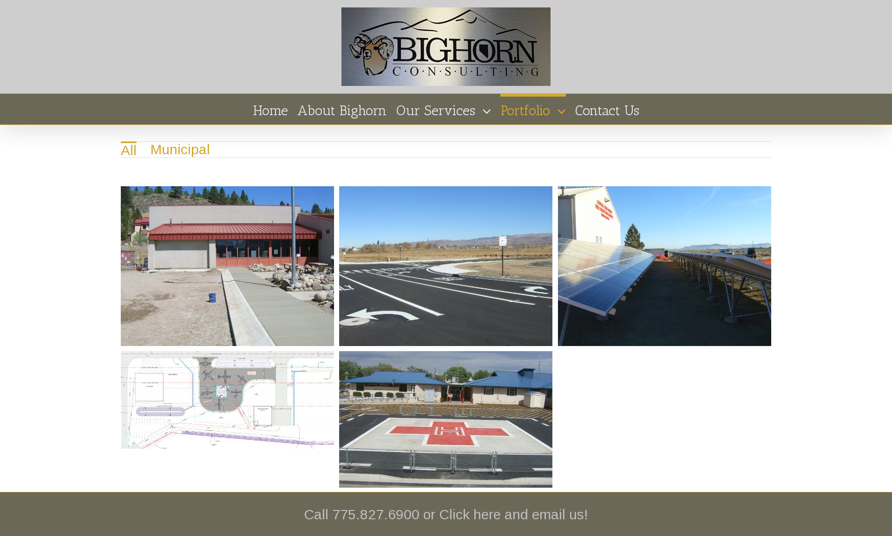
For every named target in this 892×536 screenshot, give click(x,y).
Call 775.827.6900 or (371, 514)
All (129, 150)
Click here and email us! (513, 514)
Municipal (180, 149)
